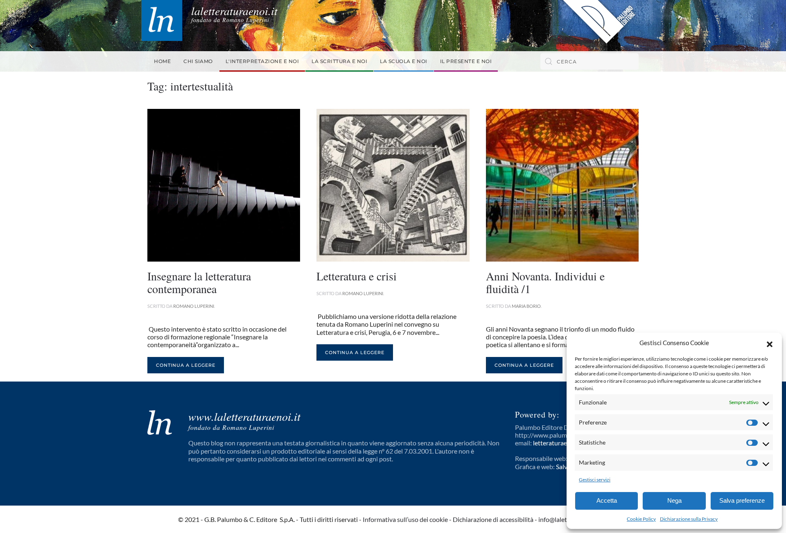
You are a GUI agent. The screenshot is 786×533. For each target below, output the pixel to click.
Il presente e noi (466, 61)
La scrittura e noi (339, 61)
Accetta (606, 500)
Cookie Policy (641, 519)
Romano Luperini (193, 306)
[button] (770, 343)
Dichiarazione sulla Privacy (689, 519)
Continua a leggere (185, 365)
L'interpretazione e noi (262, 61)
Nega (674, 500)
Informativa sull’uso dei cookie (405, 519)
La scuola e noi (403, 61)
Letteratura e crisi (356, 276)
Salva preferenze (742, 500)
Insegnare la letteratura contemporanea (199, 282)
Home (162, 61)
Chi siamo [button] (198, 61)
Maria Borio (526, 306)
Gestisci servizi (594, 480)
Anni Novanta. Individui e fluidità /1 (545, 282)
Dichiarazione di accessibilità (493, 519)
